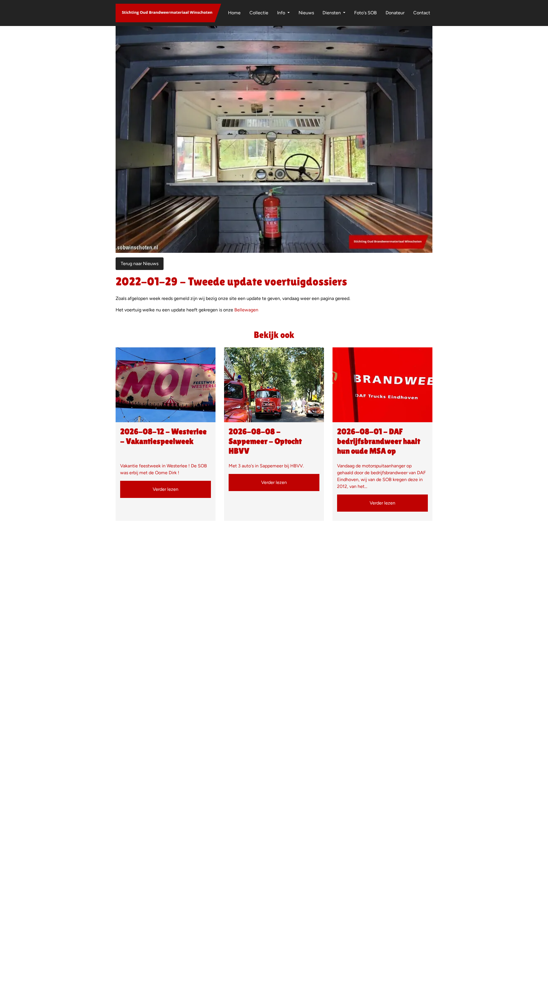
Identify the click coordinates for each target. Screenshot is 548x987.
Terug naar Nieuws (139, 263)
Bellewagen (246, 310)
